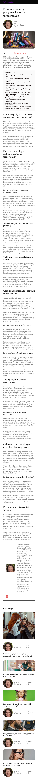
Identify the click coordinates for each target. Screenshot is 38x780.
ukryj (14, 72)
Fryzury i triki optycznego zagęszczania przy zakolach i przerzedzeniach (17, 764)
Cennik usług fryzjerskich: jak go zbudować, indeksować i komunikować (17, 655)
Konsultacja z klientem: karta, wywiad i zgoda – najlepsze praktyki (18, 675)
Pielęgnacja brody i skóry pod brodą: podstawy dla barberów (18, 734)
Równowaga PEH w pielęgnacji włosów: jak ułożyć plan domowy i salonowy (17, 705)
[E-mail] (7, 597)
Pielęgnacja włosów (20, 53)
